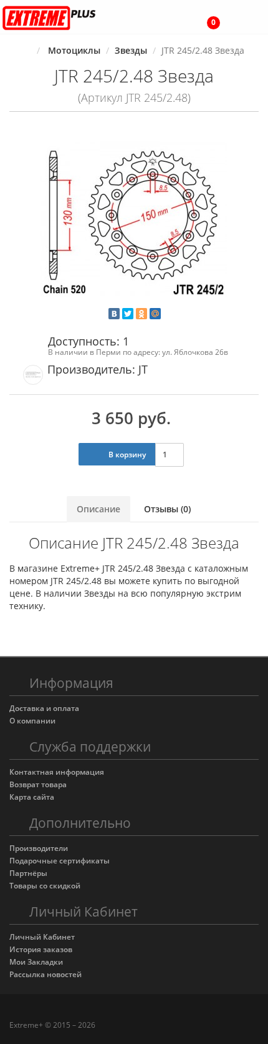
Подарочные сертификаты (59, 860)
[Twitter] (127, 313)
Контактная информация (56, 772)
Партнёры (28, 873)
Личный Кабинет (42, 937)
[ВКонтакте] (114, 313)
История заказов (40, 949)
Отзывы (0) (167, 509)
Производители (38, 848)
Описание (98, 509)
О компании (32, 720)
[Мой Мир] (155, 313)
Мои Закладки (36, 962)
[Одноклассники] (141, 313)
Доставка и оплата (44, 708)
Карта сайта (31, 797)
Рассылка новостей (45, 974)
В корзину (126, 454)
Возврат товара (38, 784)
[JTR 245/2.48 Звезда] (134, 219)
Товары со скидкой (44, 885)
